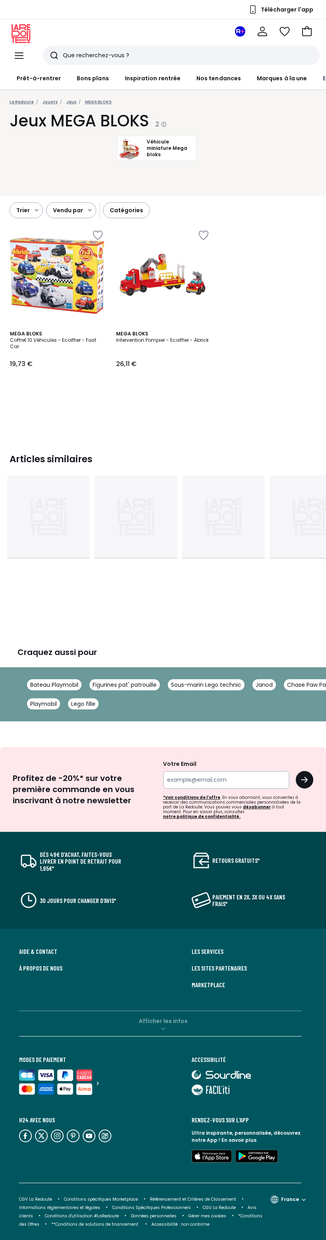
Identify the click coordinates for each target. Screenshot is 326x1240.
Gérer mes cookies (207, 1216)
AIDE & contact (38, 951)
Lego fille (83, 704)
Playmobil (43, 704)
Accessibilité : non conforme (180, 1224)
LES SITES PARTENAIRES (219, 968)
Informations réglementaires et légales (59, 1208)
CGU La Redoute (219, 1208)
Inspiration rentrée (152, 78)
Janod (264, 685)
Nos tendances (218, 78)
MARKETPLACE (208, 984)
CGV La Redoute (35, 1199)
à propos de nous (40, 968)
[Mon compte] (262, 31)
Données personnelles (154, 1216)
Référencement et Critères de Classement (193, 1199)
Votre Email (179, 764)
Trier (23, 210)
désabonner (257, 807)
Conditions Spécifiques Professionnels (151, 1208)
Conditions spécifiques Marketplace (101, 1199)
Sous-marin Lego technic (206, 685)
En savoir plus (238, 1140)
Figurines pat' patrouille (125, 685)
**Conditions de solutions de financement (95, 1224)
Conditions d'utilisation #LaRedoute (82, 1216)
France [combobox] (290, 1199)
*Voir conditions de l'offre (191, 797)
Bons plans (93, 78)
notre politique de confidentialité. (202, 817)
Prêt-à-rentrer (39, 78)
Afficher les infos (163, 1021)
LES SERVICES (207, 951)
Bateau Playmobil (54, 685)
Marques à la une (282, 78)
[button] (306, 31)
